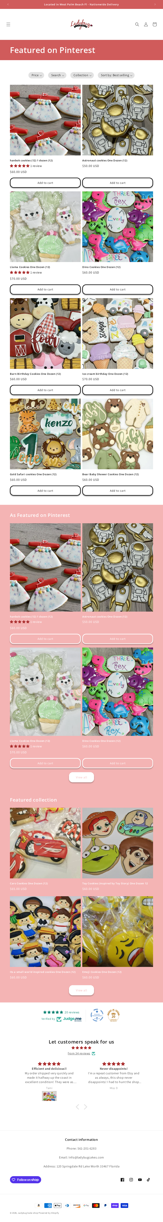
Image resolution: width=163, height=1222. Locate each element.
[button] (8, 24)
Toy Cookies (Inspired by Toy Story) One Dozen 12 (115, 883)
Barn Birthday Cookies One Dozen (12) (35, 374)
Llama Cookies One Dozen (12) (30, 267)
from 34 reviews (79, 1053)
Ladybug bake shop (28, 1212)
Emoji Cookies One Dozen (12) (102, 972)
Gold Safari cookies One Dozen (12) (33, 474)
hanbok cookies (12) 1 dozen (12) (31, 160)
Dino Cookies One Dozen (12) (101, 267)
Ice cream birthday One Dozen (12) (105, 374)
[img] (81, 1048)
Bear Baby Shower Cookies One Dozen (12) (110, 474)
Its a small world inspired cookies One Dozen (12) (43, 972)
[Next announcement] (155, 4)
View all (81, 777)
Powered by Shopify (49, 1212)
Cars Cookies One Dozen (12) (29, 883)
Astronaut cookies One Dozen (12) (104, 160)
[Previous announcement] (8, 4)
